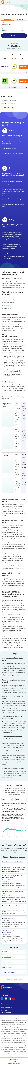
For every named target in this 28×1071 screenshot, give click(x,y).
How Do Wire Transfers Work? (9, 906)
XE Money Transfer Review (9, 972)
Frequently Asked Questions (8, 103)
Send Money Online (13, 979)
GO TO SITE (23, 67)
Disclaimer (14, 1061)
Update (13, 35)
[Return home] (5, 2)
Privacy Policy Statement (14, 1063)
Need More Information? (7, 107)
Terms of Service (14, 1059)
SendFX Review (6, 952)
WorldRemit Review (7, 962)
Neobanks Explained (7, 918)
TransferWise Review (7, 967)
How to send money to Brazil (8, 100)
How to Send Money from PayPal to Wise (12, 862)
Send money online (6, 6)
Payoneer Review (6, 957)
